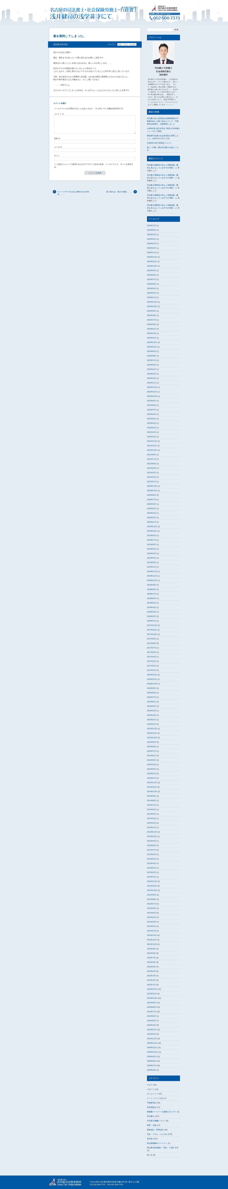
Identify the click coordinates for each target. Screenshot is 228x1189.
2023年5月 (151, 365)
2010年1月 (151, 1038)
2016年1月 (151, 724)
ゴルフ (150, 1085)
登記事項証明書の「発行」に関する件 (162, 1148)
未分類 (150, 1139)
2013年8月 (151, 845)
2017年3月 (151, 661)
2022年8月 (151, 405)
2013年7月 (151, 850)
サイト (57, 156)
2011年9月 (151, 949)
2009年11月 (152, 1047)
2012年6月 (151, 908)
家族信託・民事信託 (155, 1130)
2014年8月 (151, 800)
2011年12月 (152, 935)
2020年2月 (151, 517)
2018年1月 (151, 621)
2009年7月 (151, 1065)
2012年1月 (151, 931)
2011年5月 (151, 967)
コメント (59, 114)
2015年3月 (151, 769)
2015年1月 (151, 778)
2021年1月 (151, 481)
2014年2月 (151, 823)
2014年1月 (151, 827)
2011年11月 (151, 940)
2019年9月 (151, 535)
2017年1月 (151, 670)
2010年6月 (151, 1016)
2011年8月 (151, 953)
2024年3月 (151, 333)
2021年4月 (151, 468)
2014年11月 (152, 787)
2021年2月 (151, 477)
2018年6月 (151, 598)
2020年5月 (151, 508)
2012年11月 (152, 886)
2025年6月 (151, 284)
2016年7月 (151, 697)
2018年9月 (151, 585)
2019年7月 (151, 540)
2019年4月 (151, 553)
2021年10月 (152, 450)
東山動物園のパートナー (157, 1143)
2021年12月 (152, 441)
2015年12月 (152, 729)
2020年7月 (151, 499)
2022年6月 (151, 414)
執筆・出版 (151, 1125)
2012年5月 (151, 913)
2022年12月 (152, 387)
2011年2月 (151, 980)
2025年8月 (151, 275)
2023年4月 (151, 369)
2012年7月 (151, 904)
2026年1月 (151, 252)
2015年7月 (151, 751)
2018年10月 (152, 580)
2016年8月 (151, 693)
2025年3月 (151, 293)
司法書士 (150, 1116)
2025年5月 (151, 288)
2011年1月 (151, 985)
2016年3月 (151, 715)
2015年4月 (151, 764)
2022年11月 (152, 392)
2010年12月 (152, 989)
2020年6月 (151, 504)
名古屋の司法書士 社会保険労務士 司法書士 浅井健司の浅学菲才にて (85, 13)
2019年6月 (151, 544)
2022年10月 (152, 396)
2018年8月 (151, 589)
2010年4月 (151, 1025)
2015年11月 (152, 733)
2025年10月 (152, 266)
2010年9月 (151, 1003)
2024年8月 (151, 315)
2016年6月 (151, 702)
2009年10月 (152, 1052)
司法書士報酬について (156, 1121)
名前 (57, 138)
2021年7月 (151, 459)
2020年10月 (152, 490)
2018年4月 (151, 607)
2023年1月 (151, 383)
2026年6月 (151, 230)
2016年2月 (151, 720)
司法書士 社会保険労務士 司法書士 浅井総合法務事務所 (67, 1182)
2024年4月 (151, 329)
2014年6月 (151, 809)
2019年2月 (151, 562)
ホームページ (152, 1094)
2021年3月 (151, 473)
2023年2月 (151, 378)
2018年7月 (151, 594)
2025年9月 (151, 270)
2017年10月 (152, 634)
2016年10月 (152, 684)
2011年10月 (152, 944)
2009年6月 (151, 1070)
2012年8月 (151, 899)
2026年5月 (151, 234)
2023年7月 (151, 360)
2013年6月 (151, 854)
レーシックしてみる (155, 1098)
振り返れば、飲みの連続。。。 (119, 192)
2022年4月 (151, 423)
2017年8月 (151, 643)
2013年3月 (151, 868)
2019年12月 (152, 526)
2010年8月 (151, 1007)
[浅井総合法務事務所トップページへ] (164, 10)
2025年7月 (151, 279)
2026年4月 (151, 239)
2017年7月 (151, 648)
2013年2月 (151, 872)
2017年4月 (151, 657)
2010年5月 (151, 1021)
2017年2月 (151, 666)
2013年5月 (151, 859)
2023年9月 (151, 351)
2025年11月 (152, 261)
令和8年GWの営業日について (159, 143)
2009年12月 (152, 1043)
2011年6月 (151, 962)
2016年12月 (152, 675)
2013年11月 (152, 836)
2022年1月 (151, 437)
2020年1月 (151, 522)
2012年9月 (151, 895)
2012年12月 (152, 881)
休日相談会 (151, 1107)
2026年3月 (151, 243)
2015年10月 (152, 738)
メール (58, 147)
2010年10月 (152, 998)
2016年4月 (151, 711)
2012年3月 (151, 922)
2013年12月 (152, 832)
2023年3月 (151, 374)
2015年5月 (151, 760)
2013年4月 (151, 863)
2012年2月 (151, 926)
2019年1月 (151, 567)
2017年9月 (151, 639)
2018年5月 (151, 603)
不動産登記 (151, 1103)
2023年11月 (152, 347)
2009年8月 (151, 1061)
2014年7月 (151, 805)
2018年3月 (151, 612)
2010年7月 (151, 1012)
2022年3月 (151, 428)
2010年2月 (151, 1034)
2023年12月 (152, 342)
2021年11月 (152, 446)
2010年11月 (152, 994)
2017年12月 (152, 625)
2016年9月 (151, 688)
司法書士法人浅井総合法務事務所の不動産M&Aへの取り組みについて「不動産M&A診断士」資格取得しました (163, 121)
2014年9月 (151, 796)
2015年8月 (151, 747)
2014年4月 (151, 818)
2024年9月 (151, 311)
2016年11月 (152, 679)
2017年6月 (151, 652)
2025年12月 (152, 257)
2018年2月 (151, 616)
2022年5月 (151, 419)
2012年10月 (152, 890)
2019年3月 (151, 558)
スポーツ (150, 1089)
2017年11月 (152, 630)
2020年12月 (152, 486)
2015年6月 (151, 755)
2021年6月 (151, 464)
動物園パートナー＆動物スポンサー (162, 1112)
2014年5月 (151, 814)
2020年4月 (151, 513)
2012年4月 (151, 917)
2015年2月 (151, 773)
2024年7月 (151, 320)
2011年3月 (151, 976)
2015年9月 (151, 742)
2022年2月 (151, 432)
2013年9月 (151, 841)
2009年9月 (151, 1056)
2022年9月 (151, 401)
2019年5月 (151, 549)
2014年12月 (152, 782)
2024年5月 (151, 324)
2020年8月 (151, 495)
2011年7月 (151, 958)
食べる (150, 1155)
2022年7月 (151, 410)
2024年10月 (152, 306)
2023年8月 (151, 356)
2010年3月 (151, 1029)
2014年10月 (152, 791)
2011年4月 (151, 971)
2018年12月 (152, 571)
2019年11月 (152, 531)
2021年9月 (151, 455)
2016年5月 (151, 706)
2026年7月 (151, 225)
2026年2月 (151, 248)
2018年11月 (152, 576)
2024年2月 (151, 338)
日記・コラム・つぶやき (127, 44)
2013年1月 (151, 877)
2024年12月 (152, 302)
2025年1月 (151, 297)
